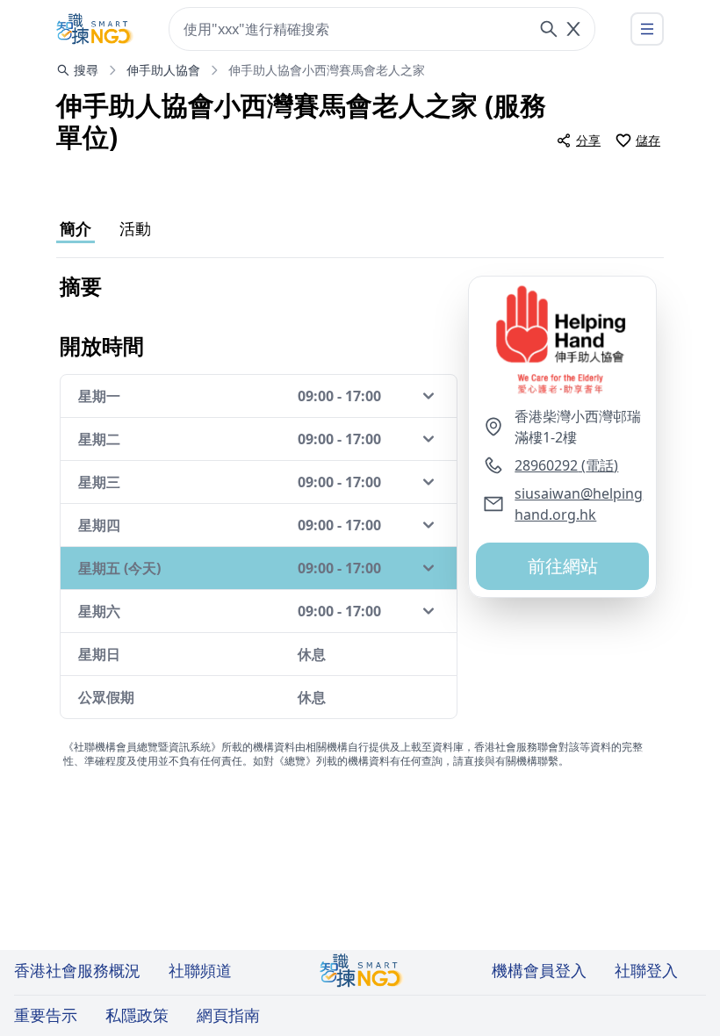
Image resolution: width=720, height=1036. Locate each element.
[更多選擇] (647, 29)
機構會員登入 (539, 970)
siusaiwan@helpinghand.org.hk (579, 504)
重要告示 (45, 1014)
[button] (562, 341)
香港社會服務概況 (77, 970)
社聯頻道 (200, 970)
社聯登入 (646, 970)
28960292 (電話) (566, 465)
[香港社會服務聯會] (94, 29)
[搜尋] (548, 29)
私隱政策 (137, 1014)
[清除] (573, 29)
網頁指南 (228, 1014)
